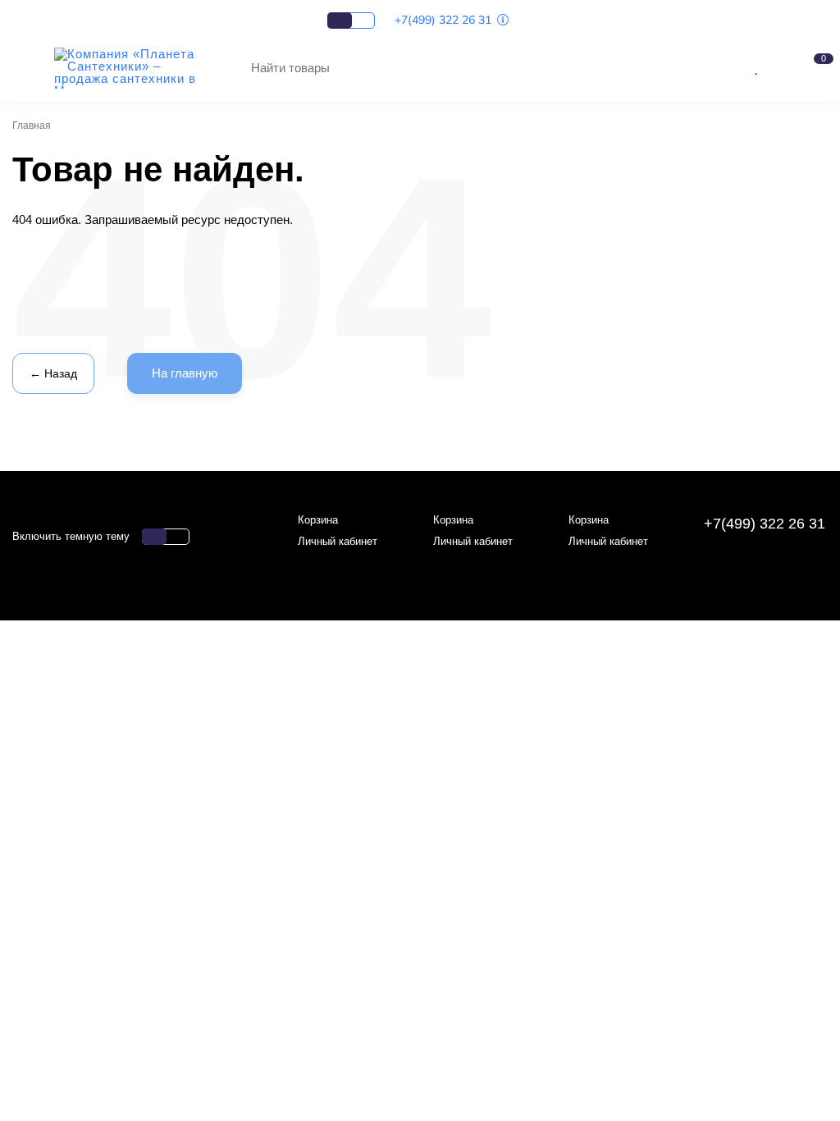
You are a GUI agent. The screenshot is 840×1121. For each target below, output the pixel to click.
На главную (184, 373)
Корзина (318, 520)
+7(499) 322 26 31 (445, 19)
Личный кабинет (337, 541)
